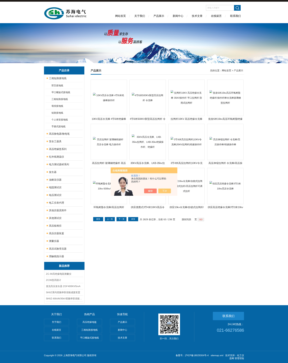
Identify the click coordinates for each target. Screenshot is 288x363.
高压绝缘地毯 (89, 322)
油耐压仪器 (55, 179)
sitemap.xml (217, 355)
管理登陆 (239, 358)
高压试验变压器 (57, 248)
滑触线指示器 (56, 256)
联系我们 (235, 15)
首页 (98, 219)
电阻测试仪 (55, 187)
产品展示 (159, 15)
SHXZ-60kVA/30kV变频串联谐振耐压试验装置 (64, 298)
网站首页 (120, 15)
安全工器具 (55, 141)
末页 (133, 219)
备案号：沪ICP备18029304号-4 (192, 355)
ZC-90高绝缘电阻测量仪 (58, 274)
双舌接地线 (57, 85)
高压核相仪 (55, 225)
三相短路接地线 (57, 78)
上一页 (110, 219)
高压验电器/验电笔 (59, 133)
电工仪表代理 (56, 202)
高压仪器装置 (56, 233)
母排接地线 (57, 106)
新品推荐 (64, 265)
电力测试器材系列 (59, 164)
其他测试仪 (55, 218)
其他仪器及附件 (57, 210)
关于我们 (139, 15)
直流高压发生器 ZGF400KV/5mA (63, 286)
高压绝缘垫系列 (57, 149)
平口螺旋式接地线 (61, 92)
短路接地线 (57, 112)
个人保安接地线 (60, 119)
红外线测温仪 (56, 156)
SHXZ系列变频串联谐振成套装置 (63, 292)
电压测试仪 (55, 195)
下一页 (121, 219)
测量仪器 (54, 241)
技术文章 (197, 15)
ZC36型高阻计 (53, 280)
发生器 (52, 172)
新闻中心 (178, 15)
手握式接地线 (59, 126)
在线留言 (216, 15)
